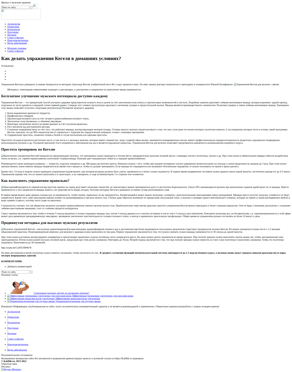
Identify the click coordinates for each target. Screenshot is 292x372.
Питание (11, 35)
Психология (13, 29)
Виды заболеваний (17, 43)
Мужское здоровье (16, 48)
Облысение (13, 26)
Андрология (13, 24)
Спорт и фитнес (15, 51)
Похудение (13, 32)
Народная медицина (17, 40)
